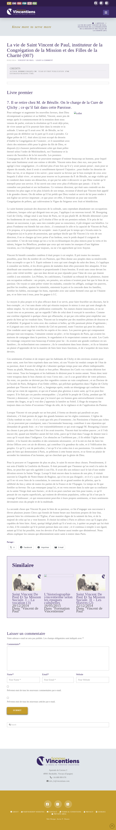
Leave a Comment (44, 60)
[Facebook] (96, 3)
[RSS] (107, 3)
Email (45, 674)
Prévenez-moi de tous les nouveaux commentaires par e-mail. (34, 690)
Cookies (101, 812)
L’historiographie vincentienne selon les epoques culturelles (58, 598)
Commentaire (13, 644)
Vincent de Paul (26, 60)
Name (10, 674)
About (15, 812)
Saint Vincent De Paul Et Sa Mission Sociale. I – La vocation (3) (26, 598)
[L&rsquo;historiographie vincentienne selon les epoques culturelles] (58, 582)
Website (79, 674)
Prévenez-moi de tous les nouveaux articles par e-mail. (31, 701)
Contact (53, 812)
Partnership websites (33, 812)
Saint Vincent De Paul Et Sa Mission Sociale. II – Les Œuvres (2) (90, 598)
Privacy (89, 812)
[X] (101, 3)
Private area (59, 814)
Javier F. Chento (63, 819)
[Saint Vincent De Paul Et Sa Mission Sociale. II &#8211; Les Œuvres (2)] (90, 582)
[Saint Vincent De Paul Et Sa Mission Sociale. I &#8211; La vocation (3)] (26, 582)
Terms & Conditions (71, 812)
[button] (106, 12)
